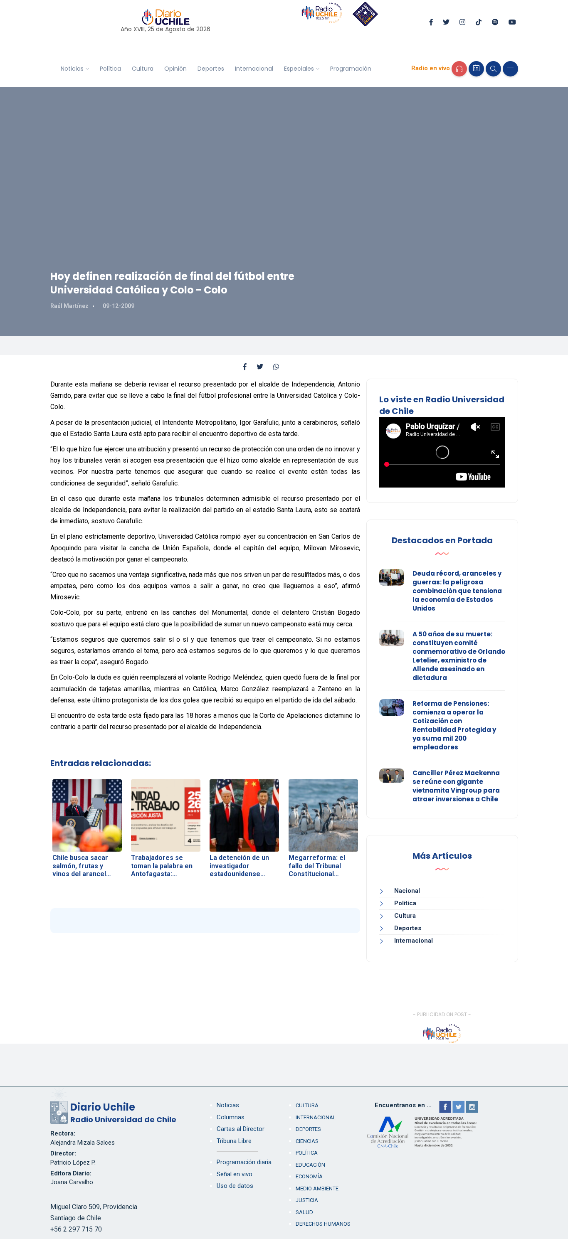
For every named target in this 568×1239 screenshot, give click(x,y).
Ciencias (307, 1141)
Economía (309, 1176)
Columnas (230, 1117)
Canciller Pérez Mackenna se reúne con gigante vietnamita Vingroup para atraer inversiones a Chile (456, 786)
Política (110, 68)
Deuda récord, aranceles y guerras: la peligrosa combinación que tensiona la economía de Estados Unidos (457, 591)
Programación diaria (244, 1162)
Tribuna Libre (234, 1141)
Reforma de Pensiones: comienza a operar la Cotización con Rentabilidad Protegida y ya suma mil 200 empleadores (454, 725)
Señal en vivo (234, 1174)
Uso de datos (235, 1186)
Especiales (299, 68)
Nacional (407, 890)
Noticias (72, 68)
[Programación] (476, 68)
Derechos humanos (323, 1224)
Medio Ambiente (317, 1188)
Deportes (211, 68)
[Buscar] (493, 68)
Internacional (254, 68)
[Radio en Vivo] (459, 68)
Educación (310, 1165)
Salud (304, 1212)
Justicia (307, 1200)
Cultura (142, 68)
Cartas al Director (240, 1129)
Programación (350, 68)
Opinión (175, 68)
